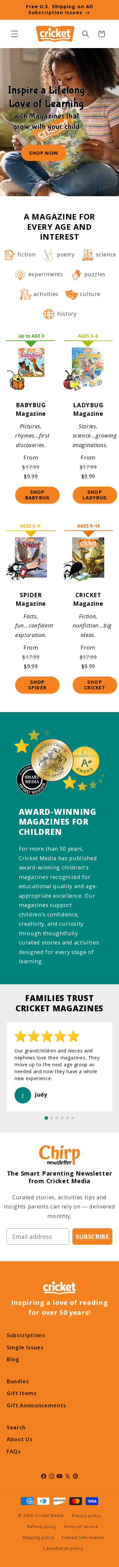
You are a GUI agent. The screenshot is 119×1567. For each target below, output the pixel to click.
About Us (19, 1439)
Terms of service (81, 1526)
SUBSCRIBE (92, 1236)
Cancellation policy (63, 1548)
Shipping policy (38, 1537)
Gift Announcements (36, 1405)
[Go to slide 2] (51, 1118)
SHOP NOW (43, 152)
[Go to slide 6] (72, 1118)
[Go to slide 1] (46, 1118)
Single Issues (25, 1347)
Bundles (18, 1381)
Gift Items (22, 1393)
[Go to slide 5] (67, 1118)
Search (16, 1427)
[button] (14, 34)
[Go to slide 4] (62, 1118)
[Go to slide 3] (57, 1118)
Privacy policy (86, 1516)
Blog (13, 1359)
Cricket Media (49, 1516)
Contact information (82, 1537)
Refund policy (41, 1526)
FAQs (14, 1451)
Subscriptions (26, 1335)
